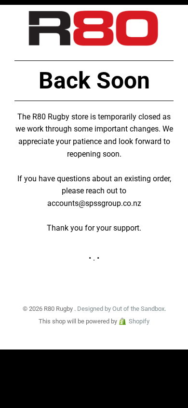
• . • (94, 257)
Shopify (139, 321)
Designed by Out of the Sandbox (120, 308)
